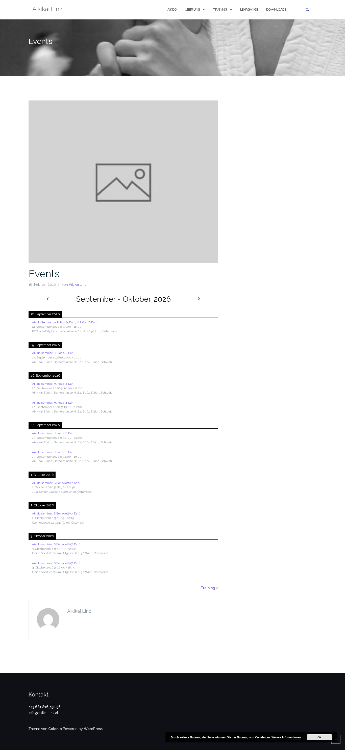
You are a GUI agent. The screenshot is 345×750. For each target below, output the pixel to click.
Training (220, 9)
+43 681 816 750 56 (45, 707)
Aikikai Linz (78, 284)
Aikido (172, 9)
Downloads (276, 9)
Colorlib (55, 729)
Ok (319, 737)
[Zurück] (47, 299)
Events (44, 273)
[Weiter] (199, 299)
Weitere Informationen (286, 737)
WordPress (93, 729)
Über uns (192, 9)
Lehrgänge (249, 9)
